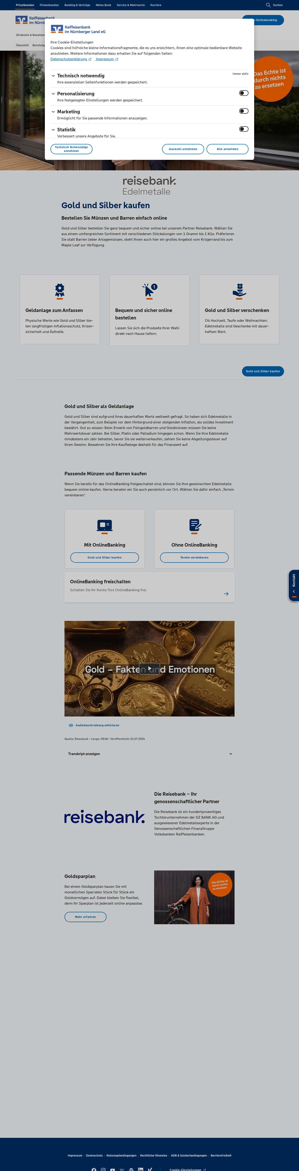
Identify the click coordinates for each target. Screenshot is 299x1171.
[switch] (244, 93)
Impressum (105, 59)
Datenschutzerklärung (69, 59)
